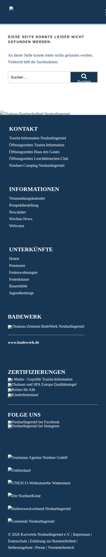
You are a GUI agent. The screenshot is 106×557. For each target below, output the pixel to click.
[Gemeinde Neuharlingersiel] (35, 521)
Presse (40, 547)
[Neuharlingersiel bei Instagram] (33, 426)
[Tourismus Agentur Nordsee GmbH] (41, 457)
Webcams (16, 226)
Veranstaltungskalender (27, 198)
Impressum (81, 534)
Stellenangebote (20, 547)
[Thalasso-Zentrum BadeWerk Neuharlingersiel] (46, 326)
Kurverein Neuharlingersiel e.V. (45, 534)
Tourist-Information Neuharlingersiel (37, 138)
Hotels (14, 259)
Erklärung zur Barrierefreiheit (53, 541)
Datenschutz (17, 541)
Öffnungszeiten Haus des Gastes (34, 152)
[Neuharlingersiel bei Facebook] (33, 422)
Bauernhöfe (18, 286)
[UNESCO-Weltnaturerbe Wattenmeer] (43, 483)
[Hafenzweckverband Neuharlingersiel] (43, 509)
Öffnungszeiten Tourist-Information (36, 145)
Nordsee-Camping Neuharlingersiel (36, 165)
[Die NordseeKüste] (28, 496)
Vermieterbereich (61, 547)
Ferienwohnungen (23, 272)
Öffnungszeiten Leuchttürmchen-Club (38, 158)
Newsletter (17, 212)
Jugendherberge (21, 293)
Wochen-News (20, 219)
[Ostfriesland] (23, 470)
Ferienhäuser (19, 279)
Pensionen (17, 265)
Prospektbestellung (23, 205)
